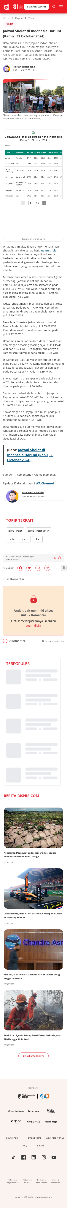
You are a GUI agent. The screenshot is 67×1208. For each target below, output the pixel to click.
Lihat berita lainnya (33, 1055)
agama (24, 539)
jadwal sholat (15, 530)
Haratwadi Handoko (24, 66)
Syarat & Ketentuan (55, 1181)
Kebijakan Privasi (27, 1181)
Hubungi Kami (11, 1137)
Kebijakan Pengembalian (12, 1181)
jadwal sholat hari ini (39, 530)
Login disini (34, 625)
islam (37, 539)
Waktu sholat (49, 250)
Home (6, 18)
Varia (31, 18)
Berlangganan (36, 6)
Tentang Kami (33, 1137)
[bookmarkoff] (64, 568)
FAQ (25, 1145)
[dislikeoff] (55, 558)
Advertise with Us (55, 1137)
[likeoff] (59, 557)
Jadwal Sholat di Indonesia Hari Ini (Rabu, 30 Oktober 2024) (30, 455)
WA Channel (45, 483)
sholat (11, 539)
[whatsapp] (38, 568)
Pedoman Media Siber (41, 1181)
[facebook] (20, 568)
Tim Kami (39, 1145)
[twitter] (29, 568)
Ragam (19, 18)
